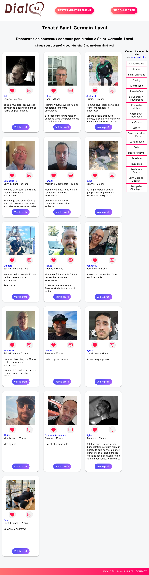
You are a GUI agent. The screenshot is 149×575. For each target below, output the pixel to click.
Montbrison (136, 85)
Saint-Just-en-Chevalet (136, 179)
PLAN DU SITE (125, 571)
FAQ (105, 571)
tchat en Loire (138, 57)
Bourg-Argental (136, 152)
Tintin (7, 435)
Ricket (48, 265)
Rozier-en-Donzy (136, 171)
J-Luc (48, 96)
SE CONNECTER (124, 10)
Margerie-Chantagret (136, 188)
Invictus (49, 350)
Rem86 (49, 180)
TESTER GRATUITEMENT (74, 10)
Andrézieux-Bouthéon (136, 115)
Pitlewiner (9, 350)
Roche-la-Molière (136, 107)
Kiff (6, 96)
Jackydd (91, 96)
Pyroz (89, 350)
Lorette (137, 127)
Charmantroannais (55, 435)
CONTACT (141, 571)
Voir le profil (20, 127)
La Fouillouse (137, 141)
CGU (112, 571)
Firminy (137, 80)
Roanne (137, 69)
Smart (7, 520)
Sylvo (89, 435)
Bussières (136, 163)
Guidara (8, 265)
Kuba (89, 180)
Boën (136, 147)
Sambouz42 (10, 180)
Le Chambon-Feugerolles (136, 98)
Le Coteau (136, 122)
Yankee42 (91, 265)
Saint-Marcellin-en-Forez (136, 135)
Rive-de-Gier (137, 91)
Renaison (137, 158)
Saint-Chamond (136, 74)
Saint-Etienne (136, 63)
